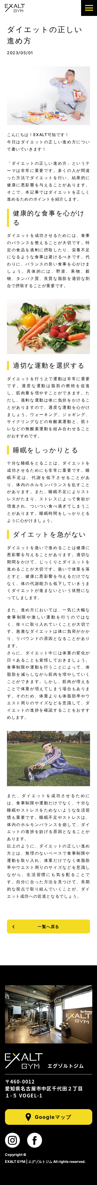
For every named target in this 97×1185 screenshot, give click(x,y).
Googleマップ (53, 1117)
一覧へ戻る (48, 926)
